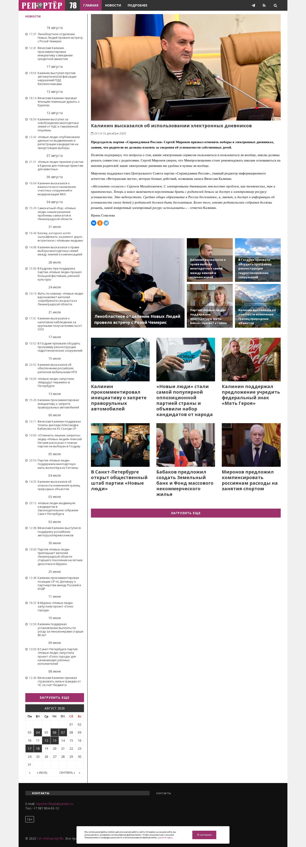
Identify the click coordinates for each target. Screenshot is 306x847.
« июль (42, 773)
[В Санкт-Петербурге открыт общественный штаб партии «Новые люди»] (120, 445)
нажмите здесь (164, 837)
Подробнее (137, 5)
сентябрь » (67, 773)
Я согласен (204, 835)
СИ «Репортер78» (50, 838)
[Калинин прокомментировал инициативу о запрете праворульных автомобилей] (120, 359)
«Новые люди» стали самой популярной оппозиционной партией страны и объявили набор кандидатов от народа (184, 400)
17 (29, 748)
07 (63, 732)
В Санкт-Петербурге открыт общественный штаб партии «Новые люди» (119, 480)
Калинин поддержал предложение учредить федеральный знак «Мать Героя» (251, 394)
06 (54, 732)
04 (38, 732)
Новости (113, 5)
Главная (90, 5)
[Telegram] (106, 223)
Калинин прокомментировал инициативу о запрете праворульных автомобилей (119, 397)
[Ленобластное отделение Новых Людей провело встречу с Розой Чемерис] (138, 283)
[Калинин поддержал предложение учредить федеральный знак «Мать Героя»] (251, 359)
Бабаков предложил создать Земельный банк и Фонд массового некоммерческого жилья (184, 483)
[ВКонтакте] (93, 223)
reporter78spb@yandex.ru (54, 804)
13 (54, 740)
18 (38, 748)
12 (46, 740)
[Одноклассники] (100, 223)
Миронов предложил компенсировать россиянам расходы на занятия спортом (250, 480)
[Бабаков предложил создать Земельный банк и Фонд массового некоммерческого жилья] (185, 445)
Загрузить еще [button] (54, 697)
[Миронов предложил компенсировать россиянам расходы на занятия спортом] (251, 445)
